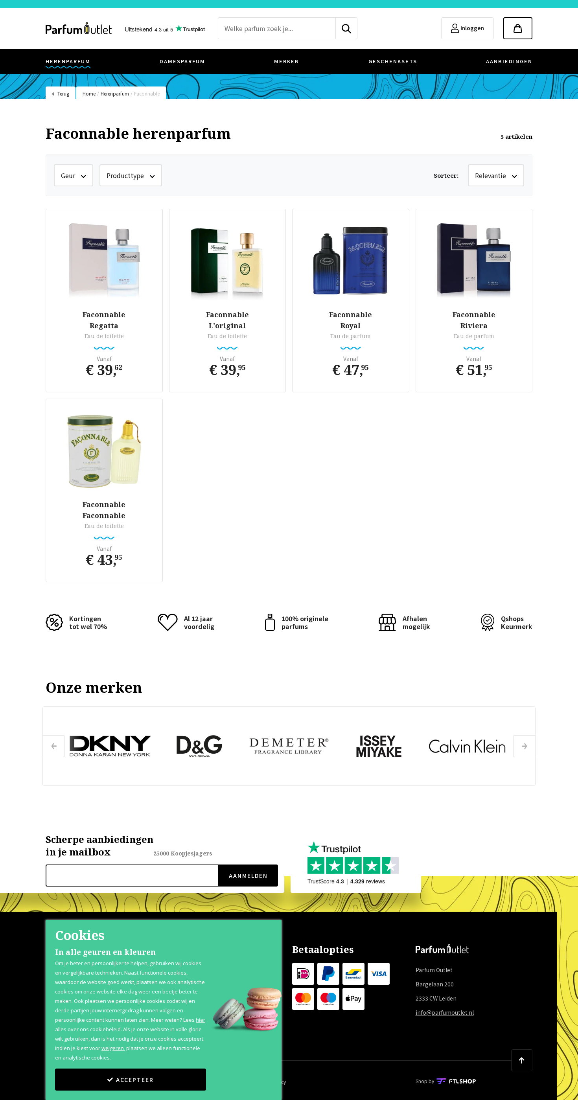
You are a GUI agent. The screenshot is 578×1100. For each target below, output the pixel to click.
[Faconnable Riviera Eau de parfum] (474, 261)
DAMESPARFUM (182, 61)
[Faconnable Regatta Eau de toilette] (104, 261)
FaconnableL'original (227, 320)
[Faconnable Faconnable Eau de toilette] (104, 450)
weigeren (112, 1048)
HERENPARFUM (68, 61)
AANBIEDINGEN (509, 61)
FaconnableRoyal (350, 320)
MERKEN (286, 61)
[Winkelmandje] (517, 28)
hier (200, 1019)
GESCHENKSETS (392, 61)
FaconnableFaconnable (104, 510)
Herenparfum (115, 93)
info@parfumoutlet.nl (445, 1012)
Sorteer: (446, 175)
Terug (63, 93)
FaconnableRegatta (104, 320)
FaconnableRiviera (474, 320)
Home (89, 93)
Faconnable (147, 93)
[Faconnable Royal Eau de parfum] (350, 261)
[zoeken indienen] (346, 28)
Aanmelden (248, 875)
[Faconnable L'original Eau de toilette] (227, 261)
